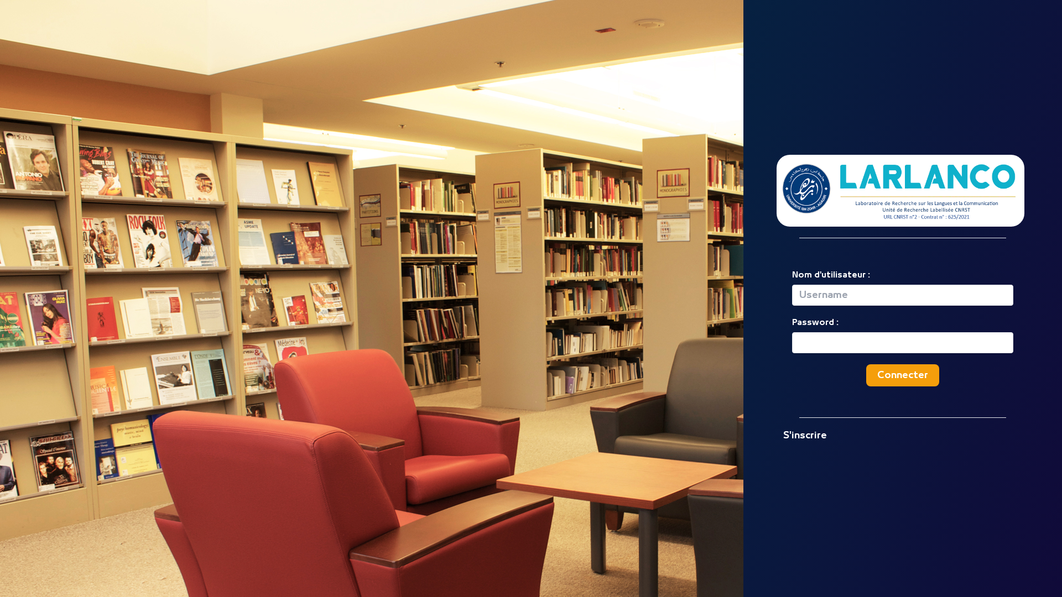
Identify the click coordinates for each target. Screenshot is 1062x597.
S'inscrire (805, 435)
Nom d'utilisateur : (831, 275)
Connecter (902, 375)
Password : (815, 322)
